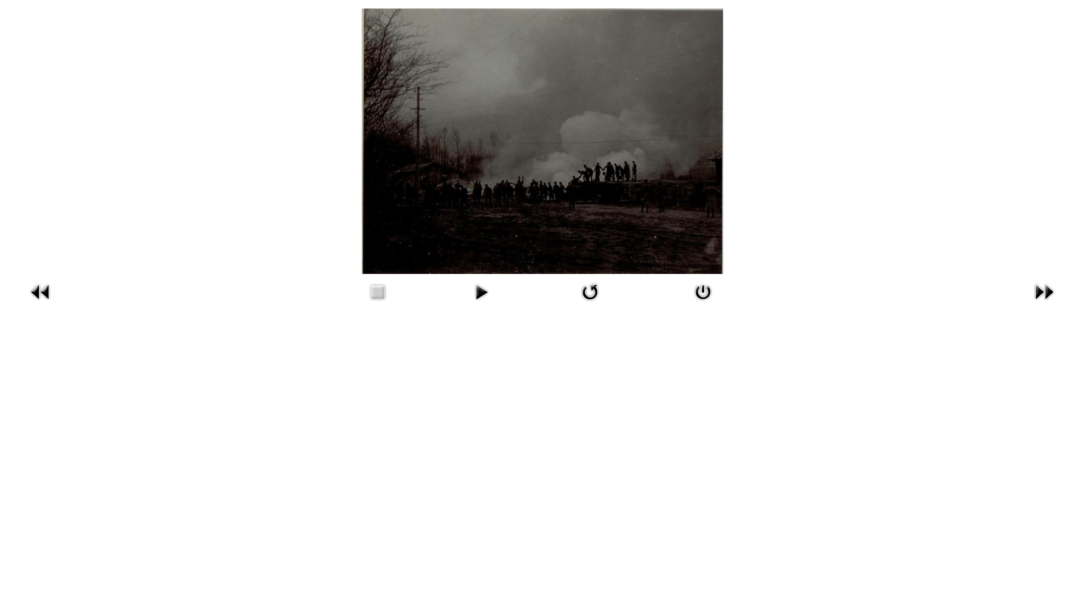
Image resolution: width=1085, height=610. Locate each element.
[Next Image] (1044, 291)
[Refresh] (590, 291)
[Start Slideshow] (481, 291)
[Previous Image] (40, 291)
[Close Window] (703, 291)
